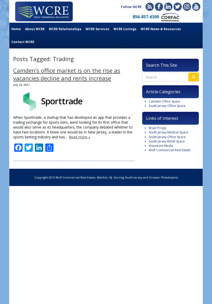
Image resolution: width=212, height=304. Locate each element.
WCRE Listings (125, 29)
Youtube (196, 7)
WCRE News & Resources (161, 29)
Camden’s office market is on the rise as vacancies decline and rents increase (66, 74)
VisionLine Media (161, 145)
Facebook (159, 7)
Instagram (187, 7)
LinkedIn (168, 7)
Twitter (177, 7)
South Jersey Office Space (167, 106)
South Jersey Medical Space (168, 132)
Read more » (79, 136)
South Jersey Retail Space (167, 141)
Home (16, 29)
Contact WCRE (22, 42)
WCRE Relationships (65, 29)
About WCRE (35, 29)
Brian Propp (157, 128)
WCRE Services (97, 29)
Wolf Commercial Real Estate (170, 150)
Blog (150, 7)
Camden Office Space (164, 101)
